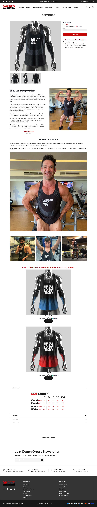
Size (64, 28)
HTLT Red (48, 372)
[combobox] (87, 1)
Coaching (25, 484)
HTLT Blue (48, 315)
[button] (75, 26)
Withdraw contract (63, 495)
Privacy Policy (62, 487)
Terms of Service (63, 484)
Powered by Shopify (18, 503)
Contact (25, 497)
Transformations (27, 495)
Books (25, 487)
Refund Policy (62, 491)
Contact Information (64, 493)
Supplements (26, 491)
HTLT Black (67, 22)
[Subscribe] (42, 460)
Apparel (25, 493)
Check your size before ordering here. (75, 40)
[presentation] (8, 249)
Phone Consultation (28, 489)
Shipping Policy (63, 489)
